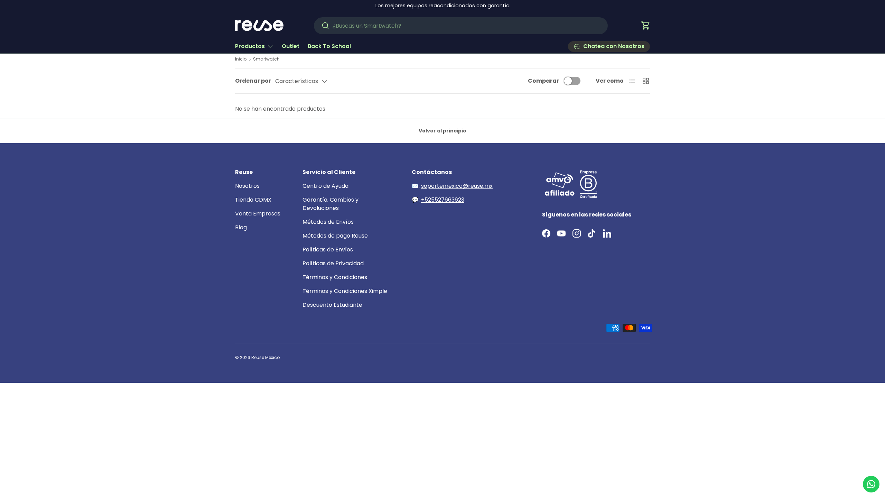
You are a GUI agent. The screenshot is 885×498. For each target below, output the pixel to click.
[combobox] (461, 25)
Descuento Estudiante (332, 305)
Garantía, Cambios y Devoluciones (330, 204)
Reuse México (265, 357)
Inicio (240, 59)
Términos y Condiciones (334, 277)
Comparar (543, 81)
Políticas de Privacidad (333, 263)
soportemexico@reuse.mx (457, 186)
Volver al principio (442, 130)
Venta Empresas (257, 214)
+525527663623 (442, 200)
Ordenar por (253, 81)
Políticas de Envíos (327, 249)
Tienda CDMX (253, 200)
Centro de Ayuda (325, 186)
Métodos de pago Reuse (335, 236)
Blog (241, 227)
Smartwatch (266, 59)
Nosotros (247, 186)
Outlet (290, 46)
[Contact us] (871, 484)
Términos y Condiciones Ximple (344, 291)
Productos (250, 46)
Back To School (329, 46)
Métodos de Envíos (328, 222)
